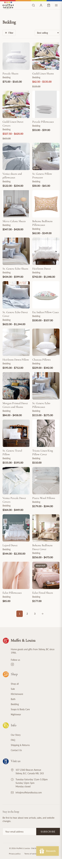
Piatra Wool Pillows (43, 498)
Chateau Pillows (41, 359)
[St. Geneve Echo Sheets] (16, 251)
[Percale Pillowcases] (45, 104)
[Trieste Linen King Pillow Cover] (45, 433)
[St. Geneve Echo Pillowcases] (45, 385)
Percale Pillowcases (43, 121)
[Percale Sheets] (16, 56)
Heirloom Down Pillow (16, 359)
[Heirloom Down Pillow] (16, 342)
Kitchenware (17, 694)
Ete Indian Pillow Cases (45, 312)
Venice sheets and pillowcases (12, 175)
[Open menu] (56, 5)
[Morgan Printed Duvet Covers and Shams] (16, 385)
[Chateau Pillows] (45, 342)
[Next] (42, 614)
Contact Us (16, 750)
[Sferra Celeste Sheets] (16, 203)
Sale (13, 689)
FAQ (13, 740)
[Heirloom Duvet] (45, 251)
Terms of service (31, 853)
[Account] (41, 5)
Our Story (16, 735)
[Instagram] (35, 664)
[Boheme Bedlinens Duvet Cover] (45, 528)
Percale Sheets (10, 73)
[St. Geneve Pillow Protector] (45, 156)
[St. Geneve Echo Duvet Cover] (16, 294)
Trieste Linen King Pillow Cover (42, 452)
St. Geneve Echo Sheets (15, 268)
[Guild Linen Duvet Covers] (16, 104)
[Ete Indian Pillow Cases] (45, 294)
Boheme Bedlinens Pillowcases (42, 223)
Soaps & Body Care (20, 709)
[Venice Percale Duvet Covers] (16, 480)
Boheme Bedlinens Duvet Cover (42, 547)
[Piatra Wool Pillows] (45, 480)
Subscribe (48, 831)
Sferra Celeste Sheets (14, 221)
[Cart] (48, 5)
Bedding (15, 704)
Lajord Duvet (10, 545)
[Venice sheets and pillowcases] (16, 156)
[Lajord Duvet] (16, 528)
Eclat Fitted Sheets (42, 592)
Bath (13, 699)
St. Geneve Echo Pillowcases (41, 405)
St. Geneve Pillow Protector (42, 175)
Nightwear (16, 714)
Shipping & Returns (20, 745)
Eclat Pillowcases (12, 592)
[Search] (33, 5)
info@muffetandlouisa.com (29, 792)
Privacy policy (15, 853)
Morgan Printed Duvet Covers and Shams (15, 405)
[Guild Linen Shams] (45, 56)
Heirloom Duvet (41, 268)
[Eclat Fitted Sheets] (45, 575)
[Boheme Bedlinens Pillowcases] (45, 203)
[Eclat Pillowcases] (16, 575)
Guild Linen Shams (43, 73)
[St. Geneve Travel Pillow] (16, 433)
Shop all (15, 683)
